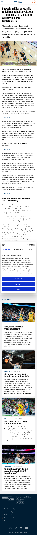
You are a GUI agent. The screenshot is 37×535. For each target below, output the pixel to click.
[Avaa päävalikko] (2, 2)
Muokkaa (17, 284)
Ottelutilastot (6, 117)
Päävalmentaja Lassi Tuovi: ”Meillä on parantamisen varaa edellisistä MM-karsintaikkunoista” (16, 471)
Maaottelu (7, 324)
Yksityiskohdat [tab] (18, 249)
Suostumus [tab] (6, 249)
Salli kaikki (18, 279)
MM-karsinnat (8, 419)
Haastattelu (7, 371)
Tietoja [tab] (30, 249)
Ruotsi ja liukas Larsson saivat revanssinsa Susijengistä (13, 328)
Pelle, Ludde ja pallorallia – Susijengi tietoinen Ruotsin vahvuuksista (16, 423)
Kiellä (18, 289)
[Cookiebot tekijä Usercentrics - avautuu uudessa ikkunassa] (27, 245)
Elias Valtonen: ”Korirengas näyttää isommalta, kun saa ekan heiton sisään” (16, 375)
